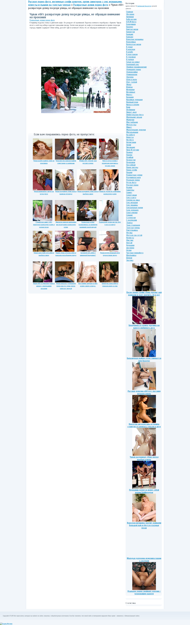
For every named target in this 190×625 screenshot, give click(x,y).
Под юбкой (130, 165)
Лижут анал (131, 112)
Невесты (130, 137)
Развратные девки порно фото (42, 20)
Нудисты (130, 237)
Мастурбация (132, 122)
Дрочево (130, 77)
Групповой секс (132, 64)
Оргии (128, 145)
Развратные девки (134, 175)
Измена (129, 87)
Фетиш (129, 232)
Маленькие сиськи (134, 117)
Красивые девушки (134, 99)
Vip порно (130, 14)
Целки (128, 250)
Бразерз (129, 27)
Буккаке (129, 37)
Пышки (129, 172)
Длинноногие (131, 74)
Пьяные (129, 152)
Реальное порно (133, 180)
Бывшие (129, 34)
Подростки (130, 160)
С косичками (131, 220)
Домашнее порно (133, 69)
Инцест (129, 94)
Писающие (130, 147)
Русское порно (132, 185)
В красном (130, 49)
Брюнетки (130, 32)
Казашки (130, 97)
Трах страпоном (133, 225)
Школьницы (131, 255)
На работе (130, 135)
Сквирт (129, 192)
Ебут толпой (131, 82)
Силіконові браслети (144, 6)
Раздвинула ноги (133, 177)
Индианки (130, 89)
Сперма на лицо (133, 200)
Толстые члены (133, 227)
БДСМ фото (131, 22)
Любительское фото (135, 114)
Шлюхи (129, 258)
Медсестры (131, 124)
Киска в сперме (132, 104)
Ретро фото (131, 182)
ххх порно (130, 248)
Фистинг (129, 240)
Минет (129, 127)
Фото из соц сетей (134, 235)
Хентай (129, 242)
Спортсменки (131, 212)
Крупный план (132, 102)
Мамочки (130, 119)
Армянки (130, 16)
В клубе (129, 52)
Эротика (129, 260)
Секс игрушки (132, 202)
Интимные (130, 92)
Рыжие (129, 187)
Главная (129, 11)
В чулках (130, 59)
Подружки (130, 162)
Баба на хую (131, 19)
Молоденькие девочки (136, 129)
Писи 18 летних (132, 150)
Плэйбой (129, 157)
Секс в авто (131, 197)
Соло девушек (132, 210)
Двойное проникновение (136, 67)
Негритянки (131, 142)
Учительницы (132, 230)
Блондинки (131, 24)
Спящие (129, 215)
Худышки (130, 245)
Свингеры (130, 190)
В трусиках (131, 57)
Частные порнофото (134, 253)
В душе (129, 47)
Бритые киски (132, 29)
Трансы (129, 222)
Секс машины (132, 205)
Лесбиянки (130, 109)
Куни (128, 107)
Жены (128, 84)
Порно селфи (131, 170)
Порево (129, 155)
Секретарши (131, 195)
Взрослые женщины (134, 39)
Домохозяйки (132, 72)
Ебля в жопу (131, 79)
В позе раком (132, 54)
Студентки (131, 217)
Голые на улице (133, 62)
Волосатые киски (133, 44)
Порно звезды (132, 167)
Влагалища (131, 42)
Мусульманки (132, 132)
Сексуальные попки (134, 207)
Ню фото (130, 140)
